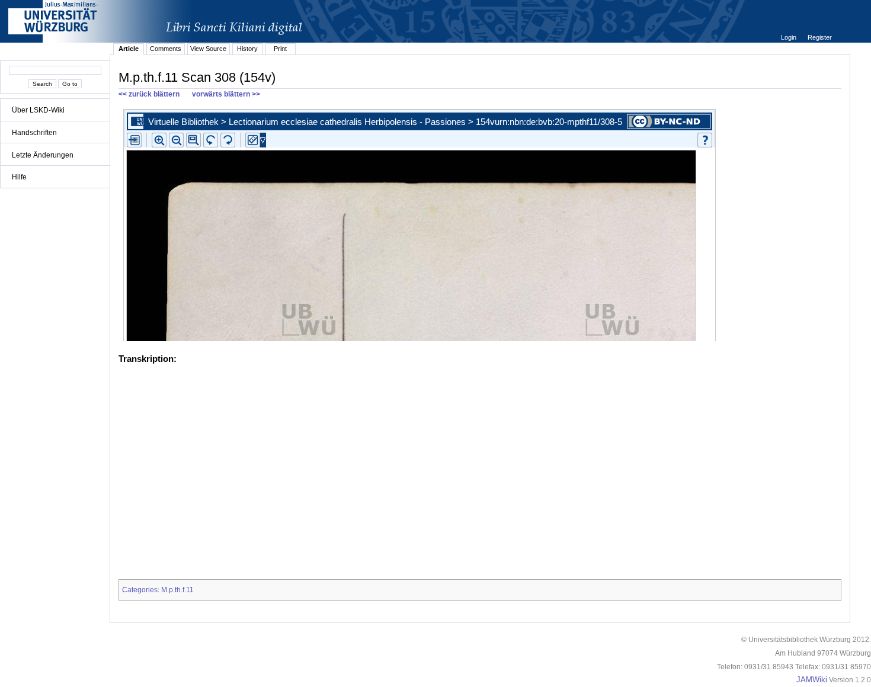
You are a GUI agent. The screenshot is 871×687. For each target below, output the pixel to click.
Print (280, 48)
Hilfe (19, 177)
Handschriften (34, 133)
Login (789, 37)
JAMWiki (811, 680)
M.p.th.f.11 (177, 590)
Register (820, 37)
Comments (165, 48)
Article (129, 48)
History (247, 48)
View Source (208, 48)
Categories (140, 590)
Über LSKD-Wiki (38, 110)
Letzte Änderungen (42, 155)
